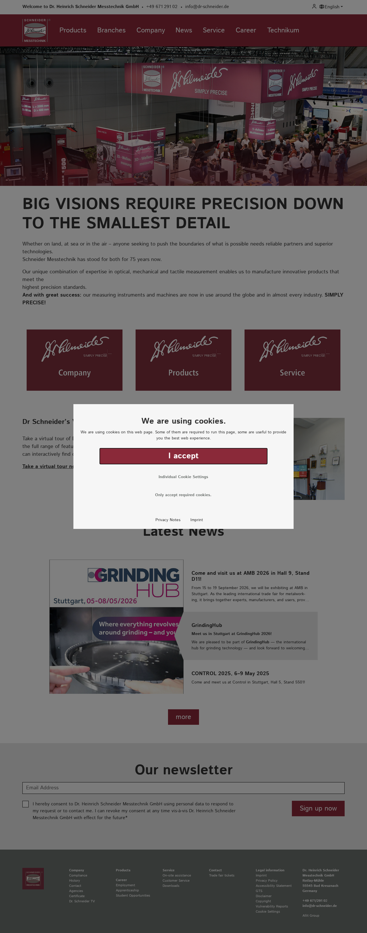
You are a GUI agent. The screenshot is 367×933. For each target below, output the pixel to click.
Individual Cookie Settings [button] (183, 477)
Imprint (196, 520)
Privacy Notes (167, 520)
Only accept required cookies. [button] (183, 495)
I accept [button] (183, 456)
